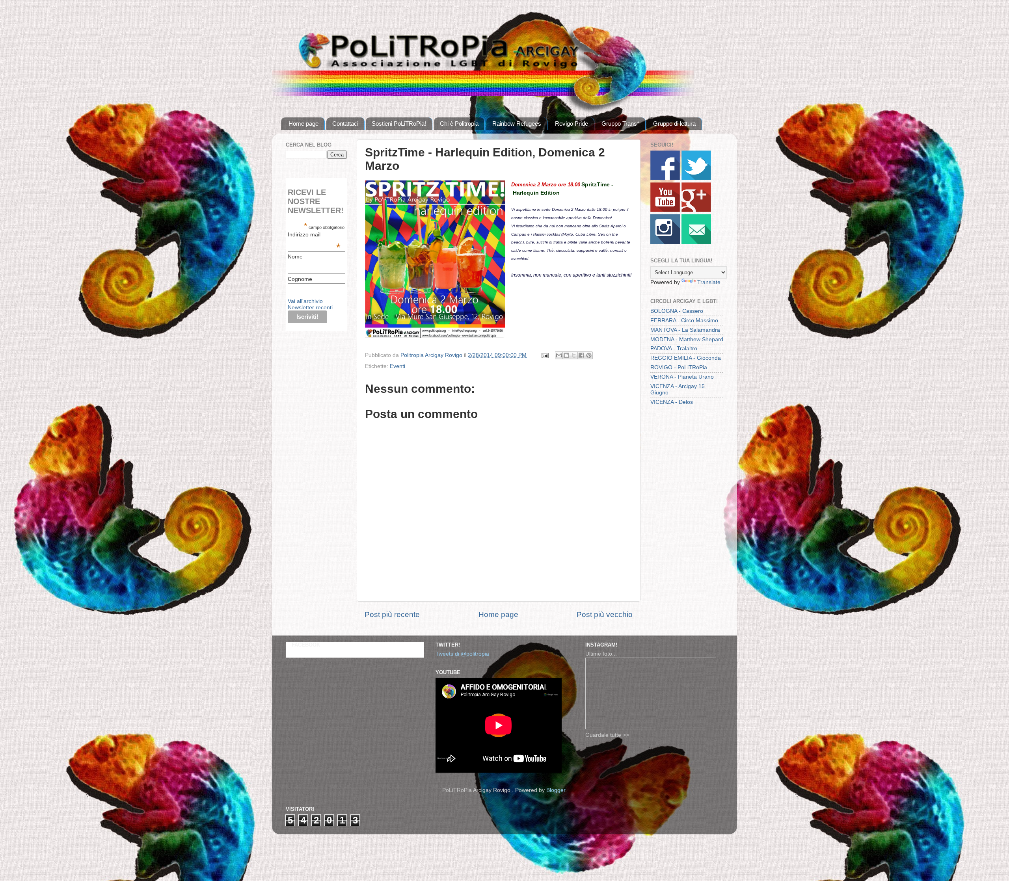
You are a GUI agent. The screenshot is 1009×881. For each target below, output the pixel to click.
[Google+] (696, 210)
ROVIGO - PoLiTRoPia (678, 367)
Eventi (397, 366)
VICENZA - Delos (671, 402)
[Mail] (696, 242)
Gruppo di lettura (674, 123)
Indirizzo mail (314, 234)
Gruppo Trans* (620, 123)
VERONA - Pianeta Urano (682, 377)
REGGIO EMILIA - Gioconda (685, 358)
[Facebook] (665, 178)
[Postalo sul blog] (566, 355)
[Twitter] (696, 178)
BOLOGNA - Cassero (676, 311)
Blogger (555, 790)
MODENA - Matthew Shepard (686, 339)
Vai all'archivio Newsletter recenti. (311, 304)
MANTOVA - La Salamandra (685, 330)
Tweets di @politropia (462, 654)
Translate (708, 282)
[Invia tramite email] (559, 355)
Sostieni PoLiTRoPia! (399, 123)
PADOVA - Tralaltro (673, 348)
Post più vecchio (605, 614)
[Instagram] (665, 242)
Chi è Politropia (459, 123)
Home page (303, 123)
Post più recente (392, 614)
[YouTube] (665, 210)
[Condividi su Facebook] (581, 355)
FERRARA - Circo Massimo (684, 320)
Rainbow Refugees (516, 123)
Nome (295, 256)
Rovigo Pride (571, 123)
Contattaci (345, 123)
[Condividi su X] (574, 355)
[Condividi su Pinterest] (589, 355)
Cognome (300, 279)
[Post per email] (544, 355)
